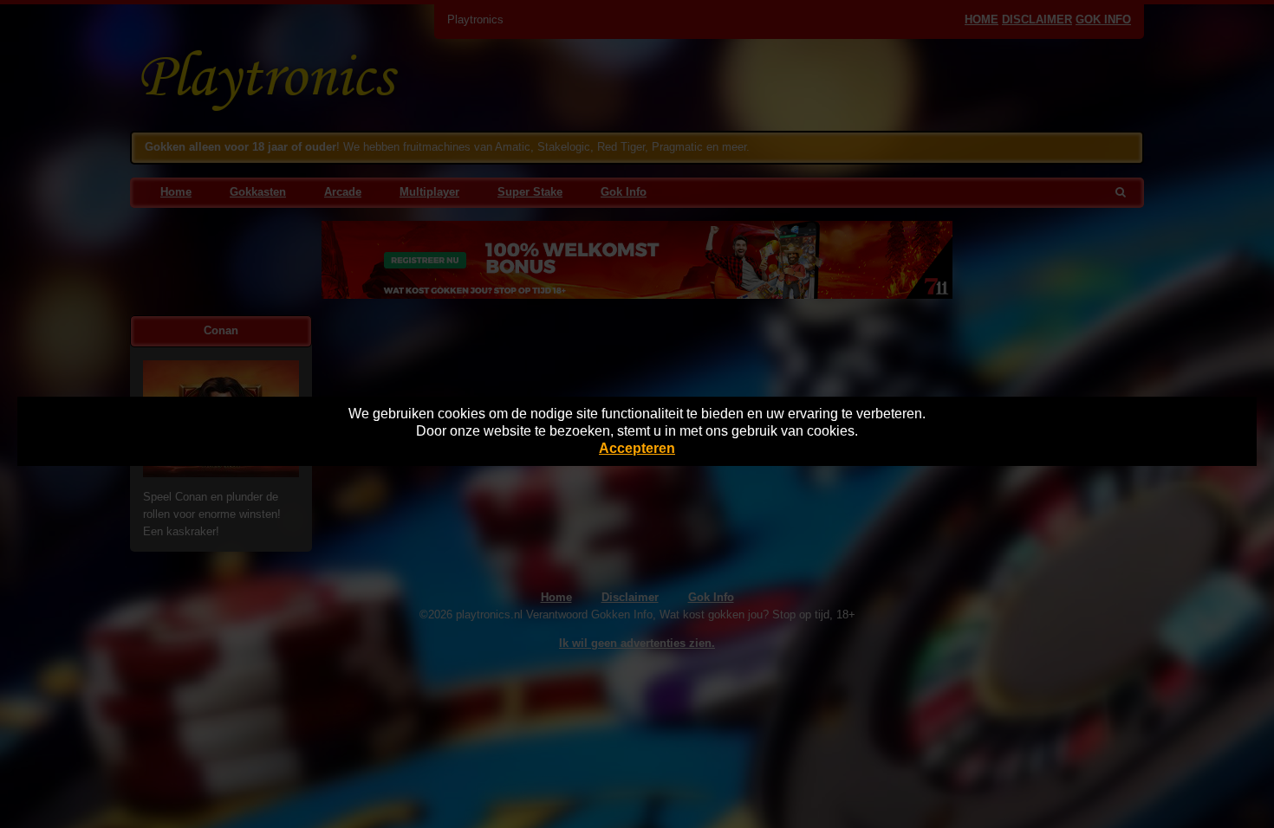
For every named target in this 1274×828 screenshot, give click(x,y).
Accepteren (637, 448)
